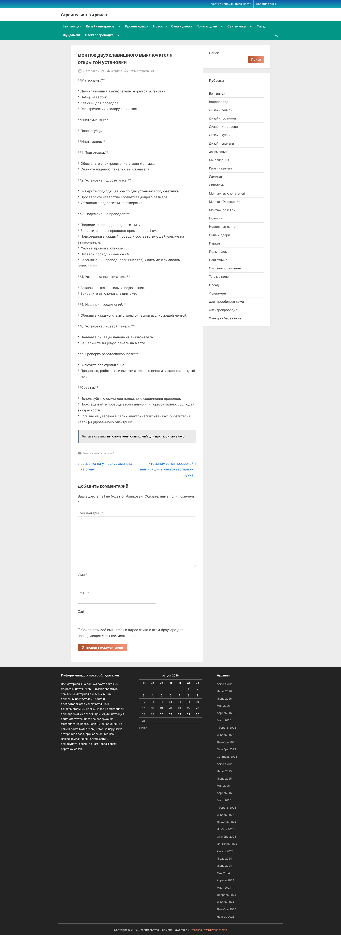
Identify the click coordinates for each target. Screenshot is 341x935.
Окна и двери (181, 26)
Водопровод (218, 102)
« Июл (143, 727)
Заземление (218, 152)
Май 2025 (223, 785)
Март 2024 (224, 887)
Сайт (82, 611)
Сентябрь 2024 (227, 844)
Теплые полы (219, 276)
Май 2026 (223, 705)
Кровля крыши (137, 26)
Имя (83, 575)
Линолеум (217, 185)
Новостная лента (222, 227)
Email (83, 593)
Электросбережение (225, 318)
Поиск (214, 53)
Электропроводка (99, 35)
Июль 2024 (224, 858)
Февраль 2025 (226, 807)
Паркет (214, 243)
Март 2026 (224, 720)
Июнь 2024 (224, 865)
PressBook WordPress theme (208, 929)
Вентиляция (72, 26)
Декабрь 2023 (226, 909)
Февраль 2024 (226, 894)
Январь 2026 (225, 735)
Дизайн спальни (221, 143)
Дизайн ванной (220, 110)
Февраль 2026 (226, 727)
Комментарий (90, 513)
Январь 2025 (225, 814)
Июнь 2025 (224, 778)
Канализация (219, 160)
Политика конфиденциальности (230, 4)
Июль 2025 (224, 771)
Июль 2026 (224, 691)
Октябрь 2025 (226, 749)
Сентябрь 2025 (227, 756)
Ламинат (215, 177)
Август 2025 (225, 764)
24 (143, 714)
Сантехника (236, 26)
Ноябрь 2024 (225, 829)
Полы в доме (206, 26)
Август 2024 (225, 851)
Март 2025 (224, 800)
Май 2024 (223, 873)
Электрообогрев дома (226, 302)
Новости (160, 26)
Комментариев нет (141, 71)
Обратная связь (266, 4)
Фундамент (72, 35)
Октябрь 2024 (226, 836)
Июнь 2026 (224, 698)
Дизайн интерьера (100, 26)
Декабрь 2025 (226, 742)
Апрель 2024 (225, 880)
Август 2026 (225, 684)
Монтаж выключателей (98, 453)
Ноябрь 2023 (225, 916)
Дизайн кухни (219, 135)
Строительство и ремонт (85, 14)
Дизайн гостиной (222, 118)
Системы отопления (225, 268)
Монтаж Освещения (224, 202)
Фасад (261, 26)
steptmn (116, 70)
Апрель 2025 (225, 793)
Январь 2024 (225, 902)
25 (152, 714)
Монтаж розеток (222, 210)
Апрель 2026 (225, 713)
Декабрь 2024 (226, 822)
